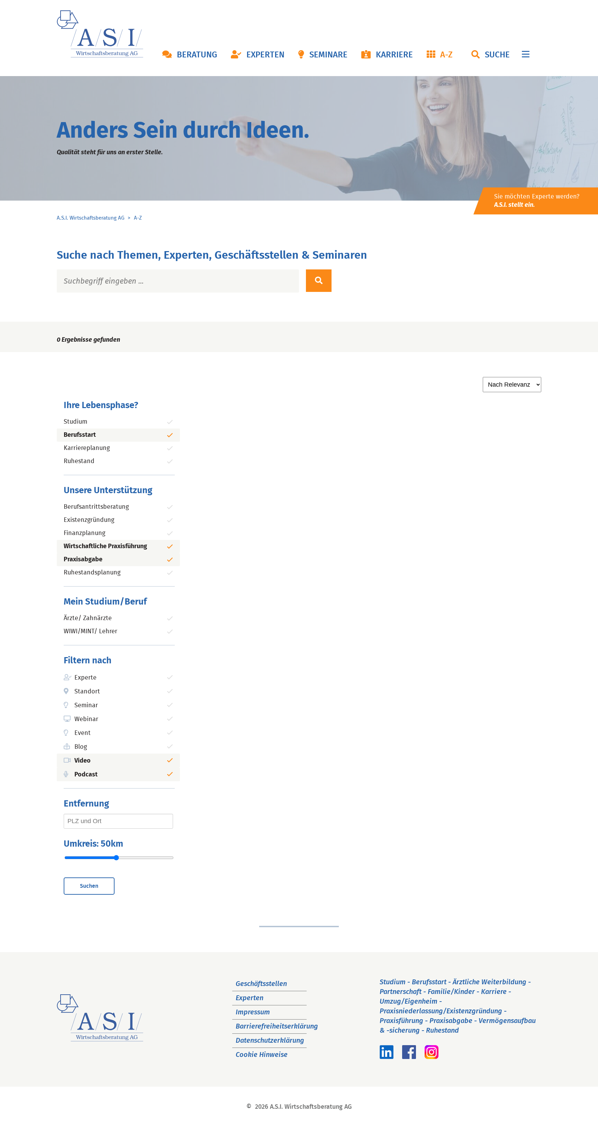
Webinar (86, 719)
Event (82, 733)
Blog (80, 747)
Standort (87, 692)
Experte (85, 678)
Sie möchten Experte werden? (536, 201)
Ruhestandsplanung (92, 573)
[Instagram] (431, 1056)
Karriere (394, 55)
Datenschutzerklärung (270, 1040)
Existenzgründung (89, 520)
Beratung (197, 55)
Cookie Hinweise (262, 1054)
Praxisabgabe (83, 559)
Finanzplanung (84, 533)
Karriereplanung (87, 448)
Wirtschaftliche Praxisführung (105, 546)
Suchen (89, 886)
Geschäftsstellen (261, 983)
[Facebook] (409, 1056)
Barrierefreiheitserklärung (277, 1026)
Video (82, 761)
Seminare (328, 55)
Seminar (86, 705)
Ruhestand (79, 461)
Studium (75, 422)
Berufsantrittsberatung (96, 507)
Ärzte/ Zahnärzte (88, 618)
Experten (265, 55)
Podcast (86, 775)
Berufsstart (80, 435)
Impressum (253, 1012)
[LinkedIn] (386, 1056)
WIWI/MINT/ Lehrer (90, 631)
